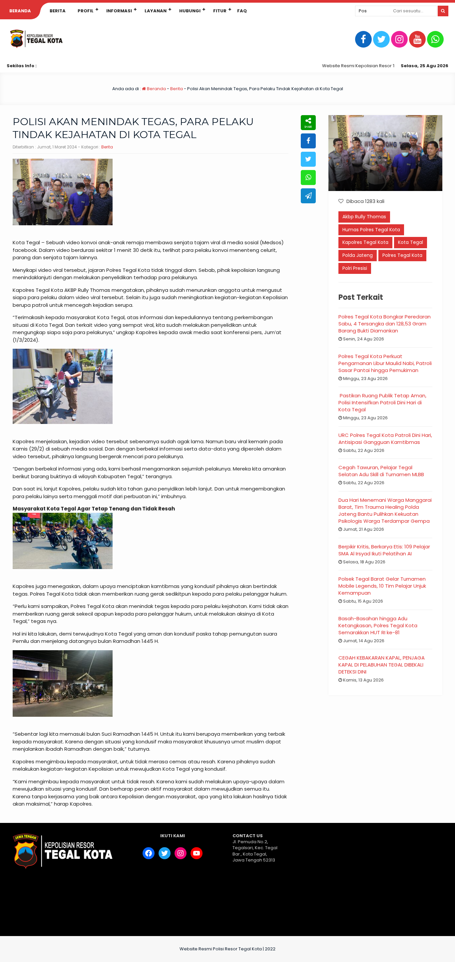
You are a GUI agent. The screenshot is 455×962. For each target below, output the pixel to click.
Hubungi (190, 11)
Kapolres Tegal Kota (365, 242)
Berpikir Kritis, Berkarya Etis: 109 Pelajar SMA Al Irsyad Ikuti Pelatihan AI (384, 550)
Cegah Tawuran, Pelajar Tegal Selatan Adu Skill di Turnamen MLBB (381, 471)
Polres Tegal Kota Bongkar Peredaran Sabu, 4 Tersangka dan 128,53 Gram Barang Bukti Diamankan (384, 323)
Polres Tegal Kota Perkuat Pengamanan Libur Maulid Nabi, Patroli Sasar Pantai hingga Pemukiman (385, 363)
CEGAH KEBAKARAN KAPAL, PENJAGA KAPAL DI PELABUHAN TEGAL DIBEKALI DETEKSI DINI (381, 664)
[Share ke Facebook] (308, 140)
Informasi (119, 11)
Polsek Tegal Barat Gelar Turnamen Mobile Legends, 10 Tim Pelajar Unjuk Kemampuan (382, 585)
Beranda (20, 11)
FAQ (242, 11)
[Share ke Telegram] (308, 195)
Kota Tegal (410, 242)
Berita (58, 11)
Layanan (156, 11)
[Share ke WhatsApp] (308, 177)
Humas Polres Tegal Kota (371, 229)
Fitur (220, 11)
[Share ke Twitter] (308, 159)
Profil (86, 11)
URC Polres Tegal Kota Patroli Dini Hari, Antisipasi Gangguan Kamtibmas (385, 439)
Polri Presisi (354, 268)
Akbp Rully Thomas (364, 216)
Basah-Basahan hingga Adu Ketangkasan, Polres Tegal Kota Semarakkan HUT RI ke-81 (377, 625)
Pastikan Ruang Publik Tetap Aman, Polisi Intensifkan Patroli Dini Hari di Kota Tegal (382, 402)
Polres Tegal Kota (402, 255)
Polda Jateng (357, 255)
